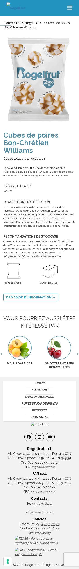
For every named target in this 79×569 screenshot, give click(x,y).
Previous (2, 353)
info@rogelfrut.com (39, 512)
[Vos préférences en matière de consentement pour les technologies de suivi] (8, 561)
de (53, 524)
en (45, 524)
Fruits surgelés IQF (29, 23)
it (42, 524)
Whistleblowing (39, 533)
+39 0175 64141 (42, 503)
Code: (8, 158)
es (57, 524)
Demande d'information (29, 297)
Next (77, 353)
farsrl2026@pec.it (43, 491)
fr (49, 524)
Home (8, 23)
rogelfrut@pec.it (43, 467)
